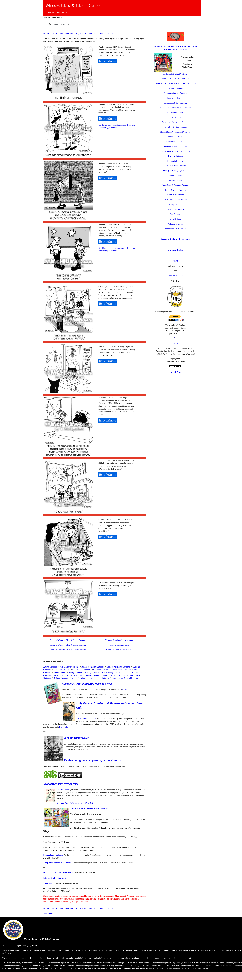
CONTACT (93, 34)
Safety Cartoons (175, 204)
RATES (83, 34)
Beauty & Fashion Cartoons (92, 667)
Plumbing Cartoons (175, 180)
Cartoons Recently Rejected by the (76, 803)
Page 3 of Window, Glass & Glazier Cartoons (68, 650)
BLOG (111, 34)
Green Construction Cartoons (175, 127)
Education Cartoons (101, 670)
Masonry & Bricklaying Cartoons (175, 170)
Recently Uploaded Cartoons (175, 239)
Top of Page (48, 913)
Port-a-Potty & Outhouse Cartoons (175, 185)
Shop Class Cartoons (175, 209)
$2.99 (89, 690)
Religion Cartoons (61, 678)
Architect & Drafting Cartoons (175, 74)
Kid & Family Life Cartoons (113, 672)
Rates (175, 260)
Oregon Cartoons (93, 675)
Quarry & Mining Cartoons (175, 190)
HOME (46, 34)
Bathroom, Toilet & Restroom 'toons (175, 79)
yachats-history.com (76, 737)
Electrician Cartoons (175, 112)
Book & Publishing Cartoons (118, 667)
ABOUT (103, 34)
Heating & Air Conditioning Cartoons (175, 132)
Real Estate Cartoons (175, 195)
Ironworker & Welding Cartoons (175, 146)
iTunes (93, 718)
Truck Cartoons (175, 219)
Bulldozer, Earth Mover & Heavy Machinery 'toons (175, 83)
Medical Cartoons (61, 675)
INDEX (54, 34)
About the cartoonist (175, 276)
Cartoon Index (175, 250)
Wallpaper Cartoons (175, 224)
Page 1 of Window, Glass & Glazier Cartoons (68, 640)
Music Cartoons (77, 675)
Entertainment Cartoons (121, 670)
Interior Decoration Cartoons (175, 141)
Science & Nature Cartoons (82, 678)
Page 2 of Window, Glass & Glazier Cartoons (68, 645)
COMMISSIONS (66, 34)
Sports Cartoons (102, 678)
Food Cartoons (59, 672)
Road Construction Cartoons (175, 200)
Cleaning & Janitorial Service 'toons (119, 640)
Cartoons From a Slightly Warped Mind (87, 683)
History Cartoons (75, 672)
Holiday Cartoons (92, 672)
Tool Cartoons (175, 214)
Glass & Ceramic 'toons (119, 645)
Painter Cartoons (175, 175)
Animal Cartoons (50, 667)
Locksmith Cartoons (175, 161)
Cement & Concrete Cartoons (175, 93)
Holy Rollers (64, 727)
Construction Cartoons (81, 670)
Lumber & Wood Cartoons (175, 166)
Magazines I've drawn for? (60, 783)
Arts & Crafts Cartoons (69, 667)
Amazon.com (81, 718)
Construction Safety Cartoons (175, 103)
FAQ (76, 34)
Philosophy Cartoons (111, 675)
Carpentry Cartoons (175, 88)
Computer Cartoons (61, 670)
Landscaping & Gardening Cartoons (175, 151)
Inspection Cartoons (175, 137)
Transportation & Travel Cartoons (125, 678)
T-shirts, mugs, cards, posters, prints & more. (93, 760)
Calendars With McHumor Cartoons (89, 808)
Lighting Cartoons (175, 156)
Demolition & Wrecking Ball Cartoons (175, 108)
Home (175, 343)
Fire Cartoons (175, 117)
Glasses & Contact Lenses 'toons (119, 650)
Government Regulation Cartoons (175, 122)
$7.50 (124, 690)
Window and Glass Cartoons (175, 229)
